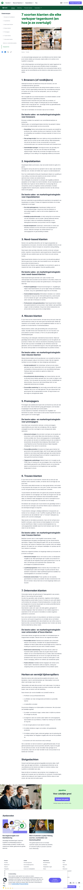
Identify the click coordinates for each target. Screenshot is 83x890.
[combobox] (61, 2)
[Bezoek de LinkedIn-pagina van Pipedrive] (79, 883)
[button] (5, 880)
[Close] (79, 887)
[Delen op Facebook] (2, 52)
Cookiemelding (15, 884)
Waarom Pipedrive (17, 3)
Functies (8, 3)
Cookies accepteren (55, 880)
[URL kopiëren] (11, 52)
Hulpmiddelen (28, 3)
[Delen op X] (8, 52)
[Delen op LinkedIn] (5, 52)
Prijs (36, 3)
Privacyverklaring (23, 884)
